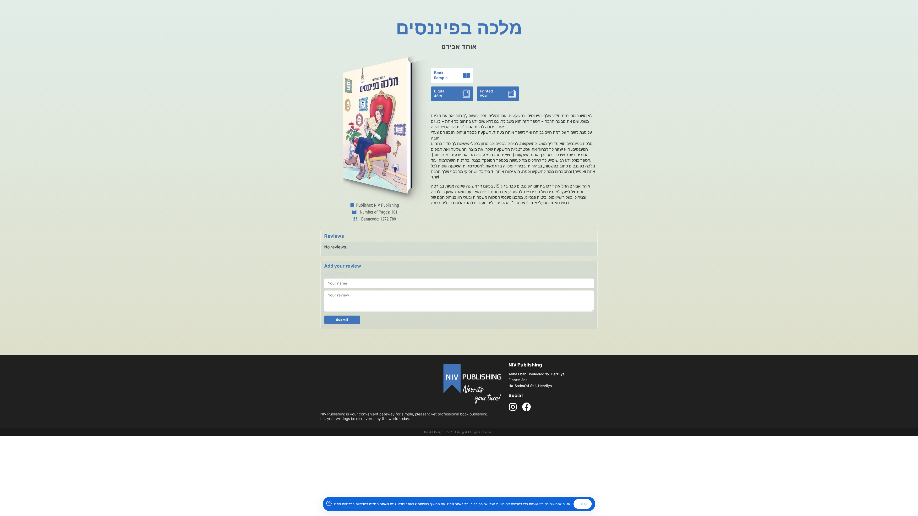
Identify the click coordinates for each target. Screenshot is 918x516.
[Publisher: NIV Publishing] (353, 205)
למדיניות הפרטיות (355, 504)
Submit (342, 320)
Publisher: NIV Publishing (377, 205)
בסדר (583, 504)
